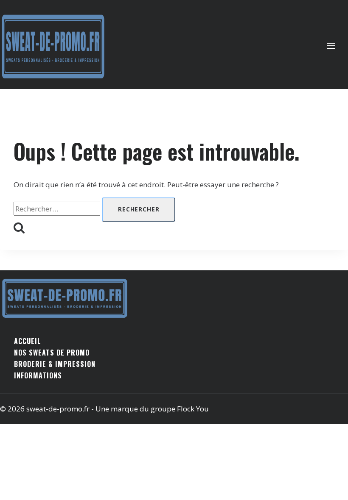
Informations (38, 375)
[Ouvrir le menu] (335, 46)
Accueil (27, 341)
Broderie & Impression (54, 364)
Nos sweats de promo (52, 352)
